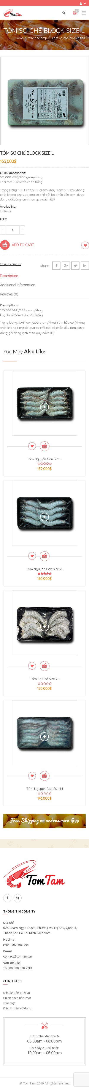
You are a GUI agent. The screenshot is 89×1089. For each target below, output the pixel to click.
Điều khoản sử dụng (17, 1008)
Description (9, 276)
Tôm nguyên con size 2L (44, 569)
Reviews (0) (9, 294)
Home (19, 38)
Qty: (3, 219)
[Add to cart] (44, 446)
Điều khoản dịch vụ (16, 993)
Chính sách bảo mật (17, 998)
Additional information (17, 285)
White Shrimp (37, 38)
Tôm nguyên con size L (44, 459)
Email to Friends (10, 264)
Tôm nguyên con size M (44, 789)
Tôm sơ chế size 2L (44, 679)
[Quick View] (44, 407)
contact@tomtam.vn (17, 956)
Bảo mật (9, 1003)
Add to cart (23, 245)
